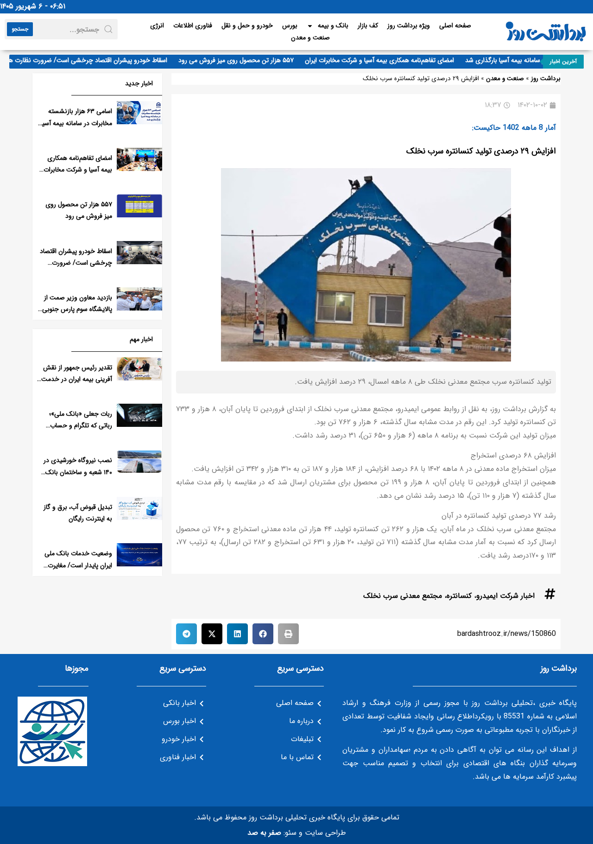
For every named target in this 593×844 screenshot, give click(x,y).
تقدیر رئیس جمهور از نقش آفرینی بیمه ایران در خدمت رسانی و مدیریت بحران (76, 379)
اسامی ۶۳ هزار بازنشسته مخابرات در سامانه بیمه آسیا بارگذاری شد (76, 123)
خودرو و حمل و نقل (247, 25)
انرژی (157, 25)
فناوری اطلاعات (192, 25)
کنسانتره (459, 596)
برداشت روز (546, 78)
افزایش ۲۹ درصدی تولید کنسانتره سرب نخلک (481, 151)
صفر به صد (264, 832)
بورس (289, 25)
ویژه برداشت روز (408, 25)
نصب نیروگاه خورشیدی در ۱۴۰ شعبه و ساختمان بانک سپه (78, 472)
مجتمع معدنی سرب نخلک (402, 596)
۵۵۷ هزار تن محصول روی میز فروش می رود (245, 60)
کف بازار (368, 25)
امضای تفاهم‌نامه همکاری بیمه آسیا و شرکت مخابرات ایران (388, 60)
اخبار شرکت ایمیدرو (505, 596)
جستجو (20, 29)
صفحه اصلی (455, 25)
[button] (288, 633)
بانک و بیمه (333, 25)
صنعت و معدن (310, 37)
